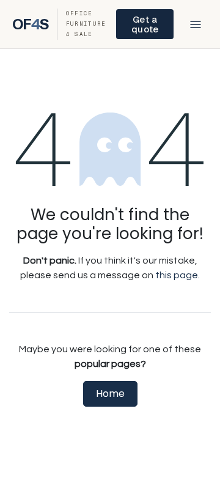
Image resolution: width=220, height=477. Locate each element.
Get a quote (144, 23)
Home (110, 393)
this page (176, 275)
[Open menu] (195, 24)
